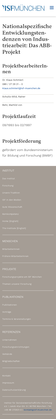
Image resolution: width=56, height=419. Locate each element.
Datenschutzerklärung (14, 390)
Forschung (8, 185)
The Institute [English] (14, 228)
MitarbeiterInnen (11, 249)
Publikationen (9, 305)
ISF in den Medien (11, 200)
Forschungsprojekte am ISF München (22, 277)
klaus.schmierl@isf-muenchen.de (21, 88)
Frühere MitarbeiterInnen (15, 256)
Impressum (8, 383)
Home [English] (10, 221)
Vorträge (6, 312)
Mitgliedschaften (11, 361)
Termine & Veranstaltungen (16, 319)
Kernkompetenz (10, 214)
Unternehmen (9, 340)
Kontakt (6, 376)
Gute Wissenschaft (12, 207)
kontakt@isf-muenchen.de (38, 410)
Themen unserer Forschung (17, 284)
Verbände (7, 354)
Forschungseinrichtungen (15, 347)
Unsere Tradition (11, 193)
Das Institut (8, 178)
